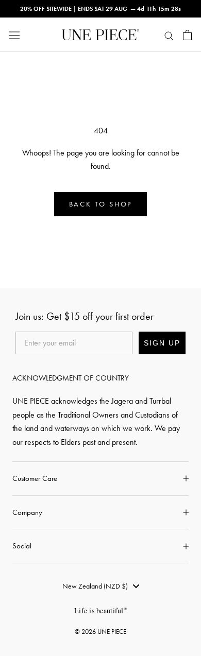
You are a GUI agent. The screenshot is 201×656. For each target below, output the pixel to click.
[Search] (169, 35)
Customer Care (34, 478)
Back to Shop (100, 204)
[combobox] (100, 586)
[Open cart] (187, 35)
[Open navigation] (14, 34)
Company (27, 512)
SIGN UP (162, 343)
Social (21, 545)
